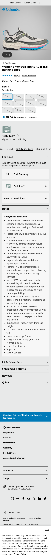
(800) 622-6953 (13, 427)
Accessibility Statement (14, 458)
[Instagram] (12, 498)
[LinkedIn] (39, 498)
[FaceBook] (23, 498)
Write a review (29, 75)
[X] (34, 498)
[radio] (7, 97)
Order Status (9, 442)
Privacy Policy (33, 525)
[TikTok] (45, 498)
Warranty (7, 447)
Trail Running (10, 63)
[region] (25, 33)
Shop (6, 478)
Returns (7, 437)
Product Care (9, 453)
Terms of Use (8, 525)
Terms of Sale (21, 525)
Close (47, 530)
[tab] (11, 149)
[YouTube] (28, 498)
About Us (8, 470)
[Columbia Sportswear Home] (11, 9)
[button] (17, 135)
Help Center (8, 432)
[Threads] (18, 498)
